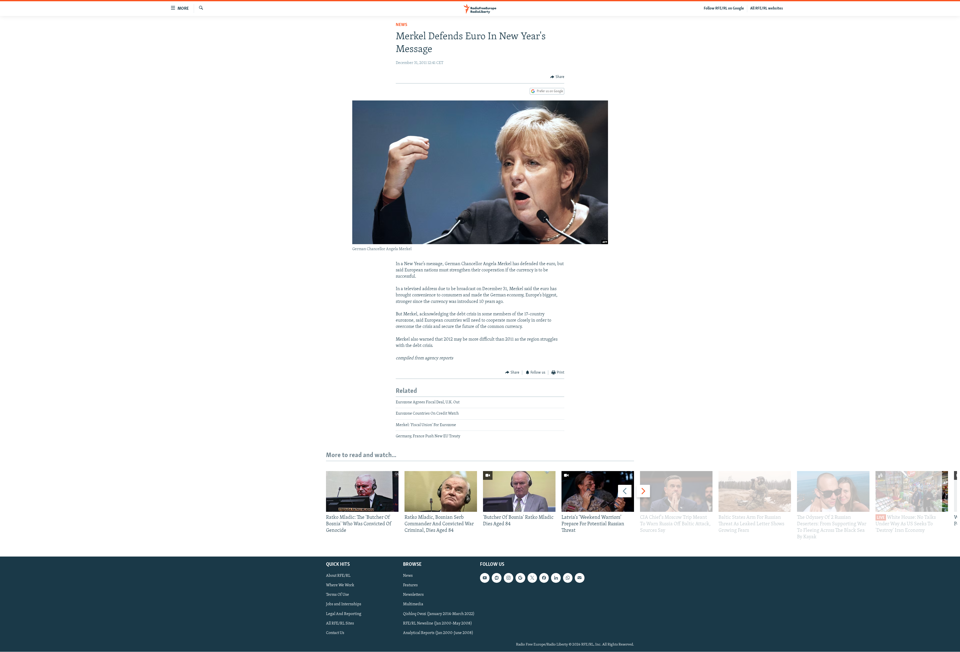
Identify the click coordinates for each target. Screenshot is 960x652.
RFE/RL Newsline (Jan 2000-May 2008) (437, 624)
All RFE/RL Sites (340, 624)
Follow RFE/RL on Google (724, 8)
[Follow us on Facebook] (544, 578)
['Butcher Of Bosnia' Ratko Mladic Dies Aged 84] (519, 491)
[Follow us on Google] (520, 578)
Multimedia (413, 605)
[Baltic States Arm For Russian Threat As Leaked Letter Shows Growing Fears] (754, 491)
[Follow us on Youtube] (485, 578)
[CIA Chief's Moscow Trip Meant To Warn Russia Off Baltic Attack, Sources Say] (676, 491)
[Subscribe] (579, 578)
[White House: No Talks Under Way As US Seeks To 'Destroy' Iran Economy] (912, 491)
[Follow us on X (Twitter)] (532, 578)
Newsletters (413, 595)
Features (410, 586)
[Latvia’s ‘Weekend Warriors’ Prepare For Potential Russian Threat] (598, 491)
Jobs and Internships (343, 605)
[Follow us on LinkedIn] (555, 578)
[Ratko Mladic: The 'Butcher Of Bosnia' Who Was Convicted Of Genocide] (362, 491)
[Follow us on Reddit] (496, 578)
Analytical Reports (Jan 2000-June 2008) (438, 633)
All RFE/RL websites (766, 8)
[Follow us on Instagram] (508, 578)
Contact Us (335, 633)
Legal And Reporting (343, 614)
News (401, 25)
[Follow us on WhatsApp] (567, 578)
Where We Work (340, 586)
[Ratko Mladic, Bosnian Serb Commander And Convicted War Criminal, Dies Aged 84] (440, 491)
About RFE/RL (338, 576)
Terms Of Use (337, 595)
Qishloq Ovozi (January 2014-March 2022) (438, 614)
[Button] (557, 77)
